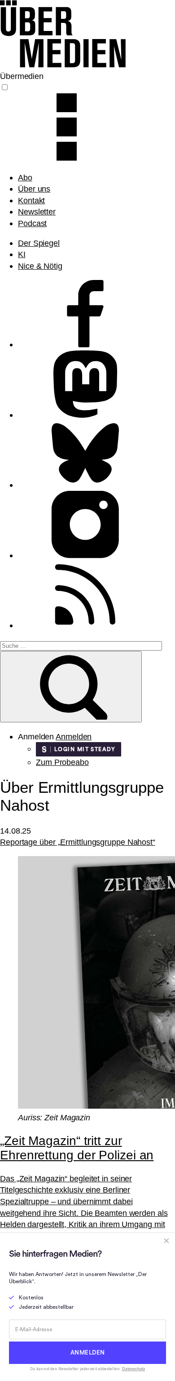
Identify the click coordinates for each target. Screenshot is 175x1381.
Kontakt (31, 200)
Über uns (34, 188)
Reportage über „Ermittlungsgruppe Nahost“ (77, 842)
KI (22, 254)
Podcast (32, 223)
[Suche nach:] (81, 645)
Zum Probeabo (62, 762)
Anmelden (74, 736)
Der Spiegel (39, 243)
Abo (25, 177)
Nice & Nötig (40, 266)
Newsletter (37, 211)
